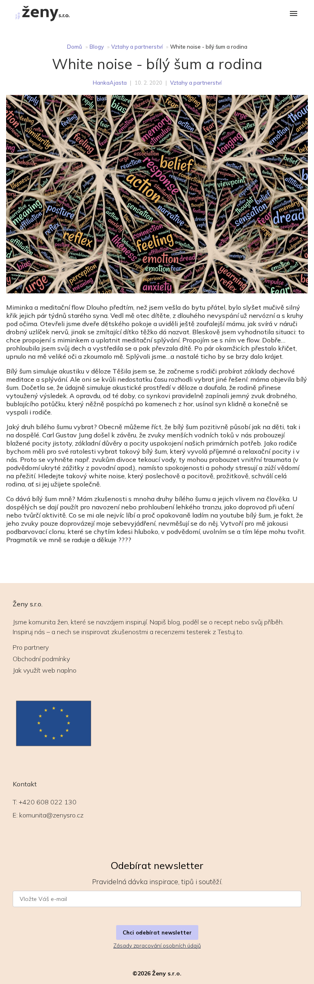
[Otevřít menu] (293, 14)
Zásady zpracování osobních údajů (157, 945)
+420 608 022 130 (47, 802)
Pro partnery (31, 647)
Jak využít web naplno (44, 670)
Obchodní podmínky (41, 659)
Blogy (97, 46)
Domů (74, 46)
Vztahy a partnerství (137, 46)
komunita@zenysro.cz (51, 815)
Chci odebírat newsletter (157, 932)
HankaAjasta (110, 82)
